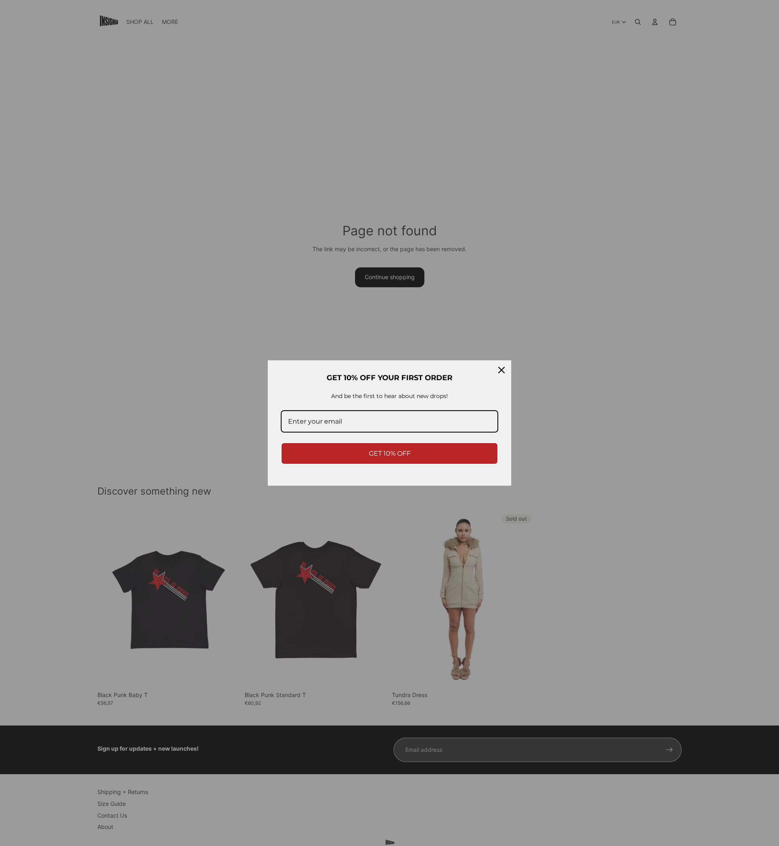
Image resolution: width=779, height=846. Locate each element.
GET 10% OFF (390, 453)
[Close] (501, 370)
